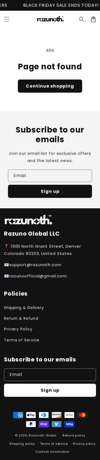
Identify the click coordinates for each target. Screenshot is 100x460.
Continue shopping (50, 86)
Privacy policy (84, 444)
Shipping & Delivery (24, 307)
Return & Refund (21, 318)
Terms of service (54, 444)
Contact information (52, 452)
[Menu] (7, 19)
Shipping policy (22, 444)
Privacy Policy (18, 329)
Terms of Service (21, 340)
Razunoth (37, 435)
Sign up (50, 191)
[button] (81, 19)
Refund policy (73, 435)
